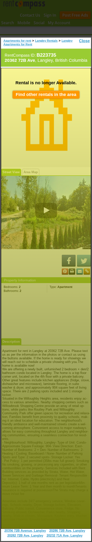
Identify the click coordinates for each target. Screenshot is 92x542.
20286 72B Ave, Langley (67, 530)
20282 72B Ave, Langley (25, 535)
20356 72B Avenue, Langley (25, 530)
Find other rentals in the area (46, 94)
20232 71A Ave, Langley (64, 535)
